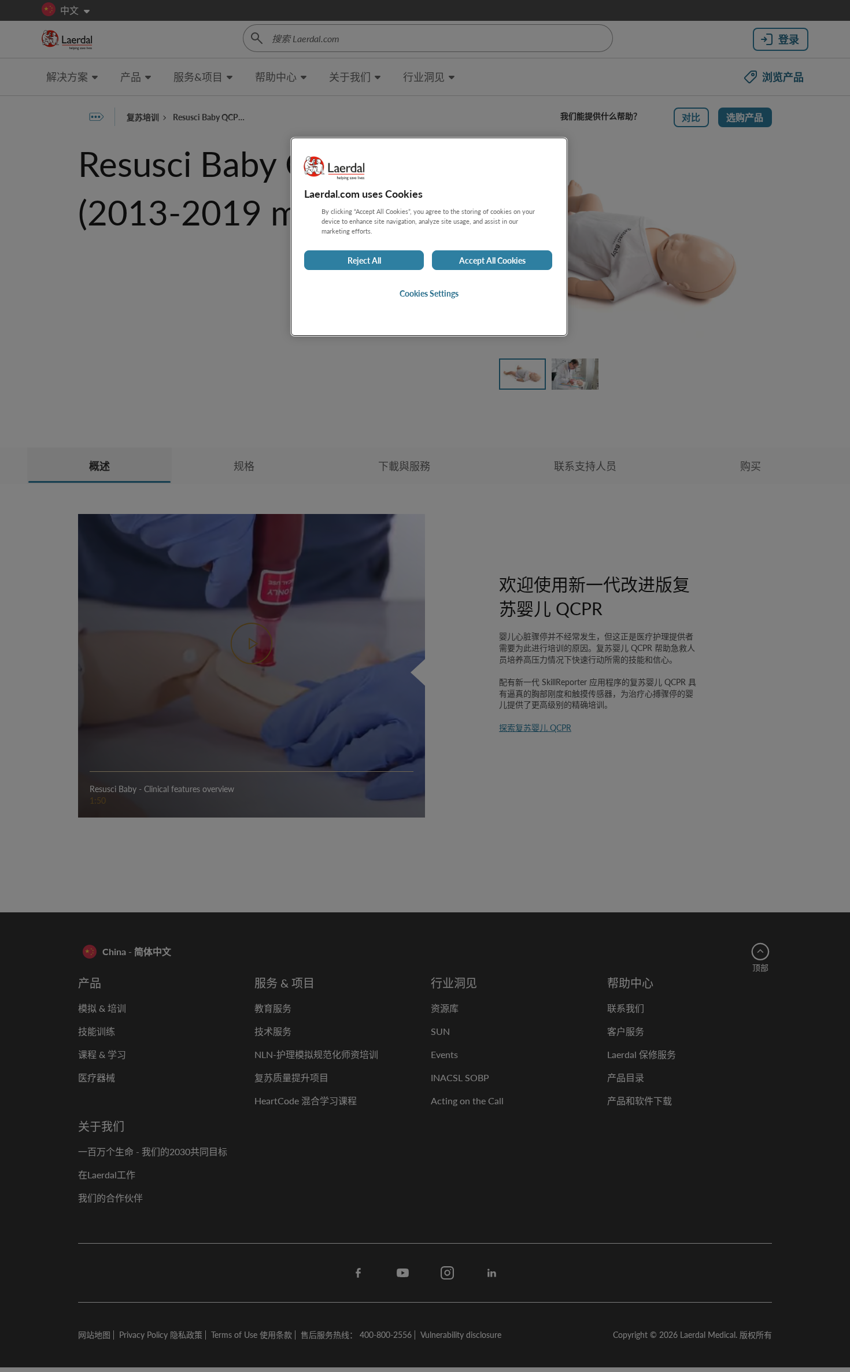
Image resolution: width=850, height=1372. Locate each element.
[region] (429, 236)
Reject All (364, 260)
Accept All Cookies (492, 260)
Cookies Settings (429, 293)
